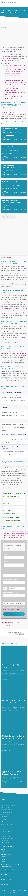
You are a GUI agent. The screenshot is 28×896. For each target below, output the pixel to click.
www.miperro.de (9, 170)
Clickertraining (6, 809)
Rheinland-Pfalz (6, 872)
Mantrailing (5, 814)
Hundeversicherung (11, 477)
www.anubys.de (9, 153)
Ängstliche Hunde (7, 824)
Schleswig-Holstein (7, 882)
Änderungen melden (14, 613)
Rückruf (4, 819)
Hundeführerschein (20, 353)
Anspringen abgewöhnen (9, 803)
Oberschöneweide (18, 535)
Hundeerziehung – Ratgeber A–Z (12, 496)
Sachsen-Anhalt (6, 879)
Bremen (3, 856)
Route (16, 139)
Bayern (3, 849)
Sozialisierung (14, 380)
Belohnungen (5, 829)
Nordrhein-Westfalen (8, 869)
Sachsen (3, 877)
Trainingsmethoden (7, 112)
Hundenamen (5, 834)
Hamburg (4, 859)
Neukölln (15, 532)
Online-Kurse (8, 503)
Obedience (4, 816)
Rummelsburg (8, 537)
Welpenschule (5, 58)
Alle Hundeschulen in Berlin (12, 520)
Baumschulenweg (10, 535)
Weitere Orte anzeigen (8, 216)
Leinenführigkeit (6, 812)
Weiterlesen (4, 679)
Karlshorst (16, 533)
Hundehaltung (6, 831)
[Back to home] (10, 3)
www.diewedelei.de (10, 135)
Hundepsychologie (9, 513)
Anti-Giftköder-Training (9, 805)
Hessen (3, 861)
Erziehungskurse (6, 53)
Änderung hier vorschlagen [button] (9, 542)
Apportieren (5, 807)
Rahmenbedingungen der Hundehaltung (14, 308)
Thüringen (4, 884)
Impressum (21, 890)
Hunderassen (5, 836)
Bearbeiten (23, 139)
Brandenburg (5, 854)
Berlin (3, 851)
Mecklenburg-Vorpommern (10, 864)
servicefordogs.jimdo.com (11, 188)
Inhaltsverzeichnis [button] (5, 63)
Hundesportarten (6, 337)
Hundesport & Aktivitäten (11, 517)
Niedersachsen (6, 866)
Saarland (4, 874)
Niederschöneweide (18, 537)
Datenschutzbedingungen (11, 609)
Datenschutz (14, 892)
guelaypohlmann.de (10, 205)
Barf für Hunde (6, 827)
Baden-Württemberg (8, 846)
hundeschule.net (11, 890)
